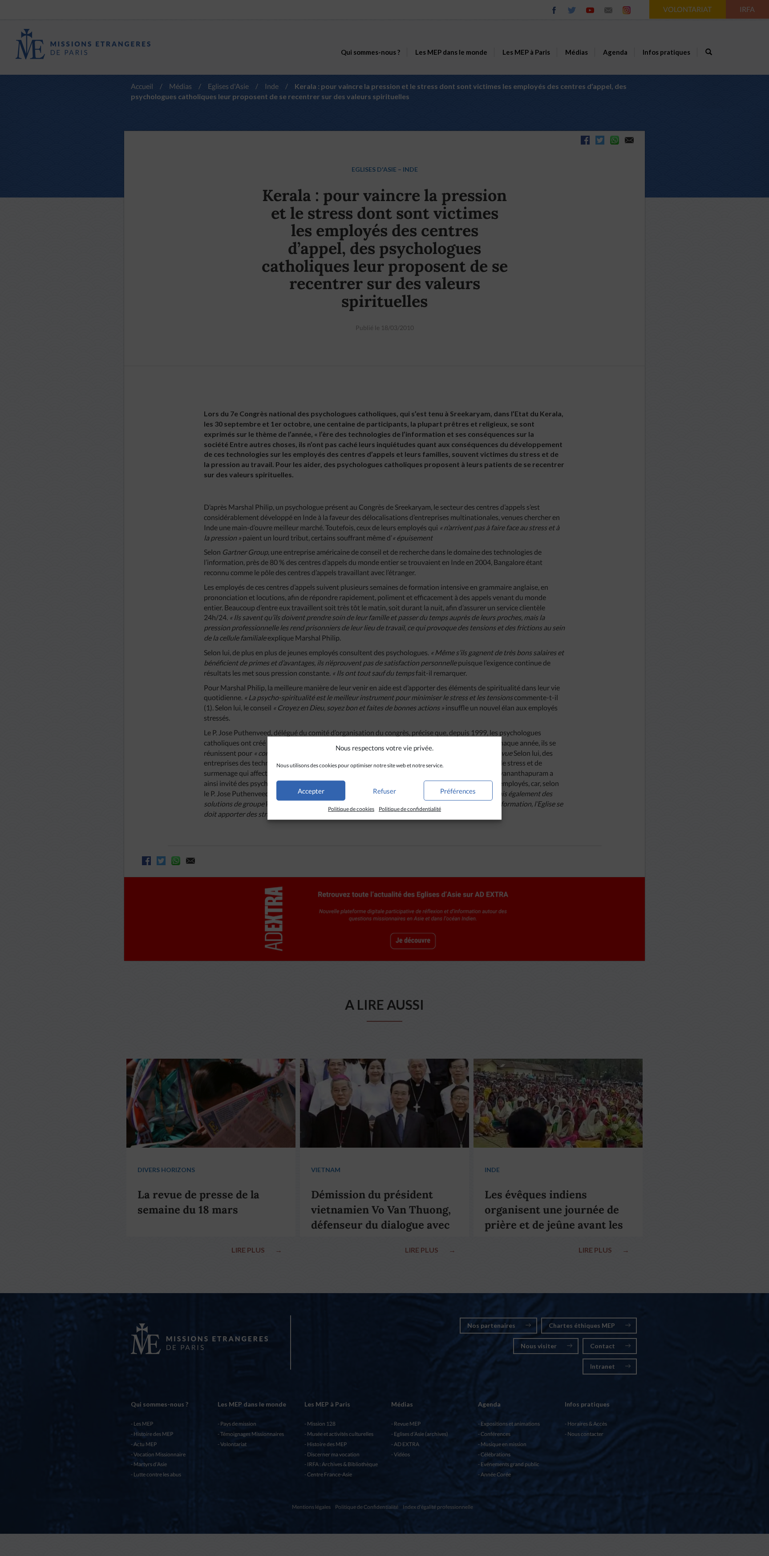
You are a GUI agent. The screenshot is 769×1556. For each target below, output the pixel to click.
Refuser (384, 791)
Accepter (311, 791)
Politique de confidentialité (410, 809)
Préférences (458, 791)
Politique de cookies (351, 809)
